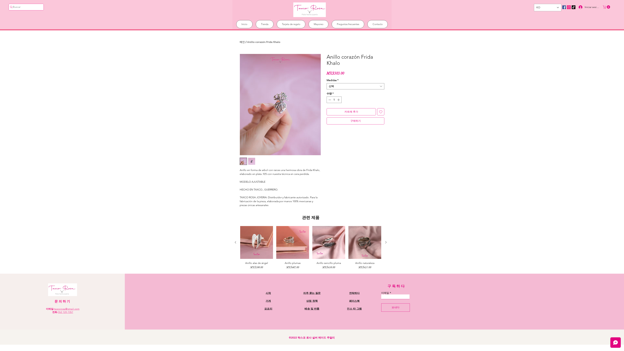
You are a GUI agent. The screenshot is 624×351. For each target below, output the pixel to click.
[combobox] (355, 86)
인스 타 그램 (354, 308)
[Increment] (339, 100)
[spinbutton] (334, 100)
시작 (268, 293)
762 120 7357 (65, 312)
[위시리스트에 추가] (380, 111)
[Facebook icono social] (564, 7)
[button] (607, 7)
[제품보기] (256, 242)
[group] (311, 247)
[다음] (386, 242)
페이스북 (354, 300)
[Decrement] (329, 100)
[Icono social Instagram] (569, 7)
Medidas (332, 80)
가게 (268, 300)
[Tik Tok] (573, 7)
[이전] (235, 242)
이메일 (385, 293)
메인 (242, 42)
